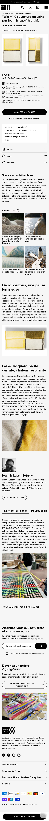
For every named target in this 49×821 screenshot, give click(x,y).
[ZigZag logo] (6, 7)
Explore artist (11, 497)
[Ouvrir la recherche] (22, 7)
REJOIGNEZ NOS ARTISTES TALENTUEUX (22, 685)
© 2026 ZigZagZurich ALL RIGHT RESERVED (19, 804)
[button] (37, 7)
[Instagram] (13, 756)
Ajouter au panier (24, 112)
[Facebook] (3, 756)
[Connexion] (30, 7)
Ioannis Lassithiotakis (26, 30)
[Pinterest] (19, 756)
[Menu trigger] (46, 7)
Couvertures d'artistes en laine (16, 13)
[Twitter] (8, 756)
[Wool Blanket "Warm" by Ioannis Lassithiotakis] (12, 50)
